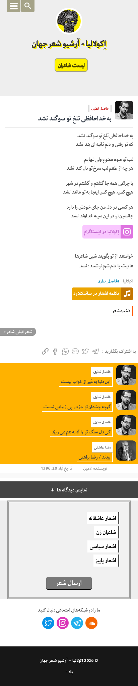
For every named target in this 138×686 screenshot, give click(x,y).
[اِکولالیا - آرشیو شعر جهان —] (69, 21)
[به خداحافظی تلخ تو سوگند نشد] (124, 112)
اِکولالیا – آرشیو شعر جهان (61, 660)
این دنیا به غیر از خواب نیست (86, 381)
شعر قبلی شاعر (19, 332)
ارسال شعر (69, 583)
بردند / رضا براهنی (95, 457)
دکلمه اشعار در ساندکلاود (96, 293)
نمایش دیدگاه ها (72, 490)
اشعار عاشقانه (102, 518)
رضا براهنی (102, 447)
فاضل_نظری (107, 281)
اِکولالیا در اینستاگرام (101, 231)
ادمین (87, 468)
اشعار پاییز (106, 560)
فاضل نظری (100, 108)
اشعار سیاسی (103, 546)
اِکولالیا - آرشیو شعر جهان (69, 43)
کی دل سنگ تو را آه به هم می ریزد (81, 431)
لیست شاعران (71, 65)
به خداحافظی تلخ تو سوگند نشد (75, 118)
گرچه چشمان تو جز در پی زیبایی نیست (77, 406)
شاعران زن (106, 532)
